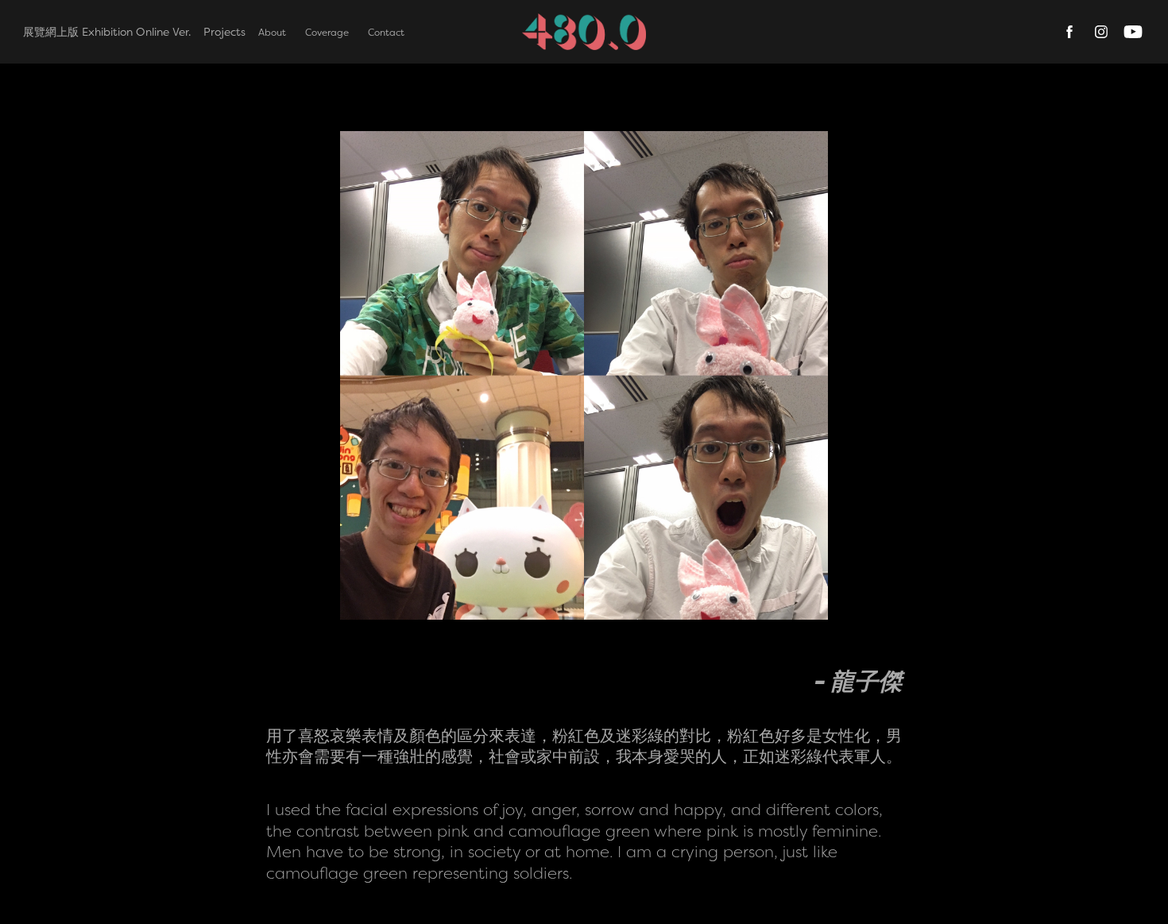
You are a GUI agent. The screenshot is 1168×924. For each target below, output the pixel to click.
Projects (224, 32)
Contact (386, 32)
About (272, 32)
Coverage (327, 32)
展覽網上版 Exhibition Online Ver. (107, 32)
